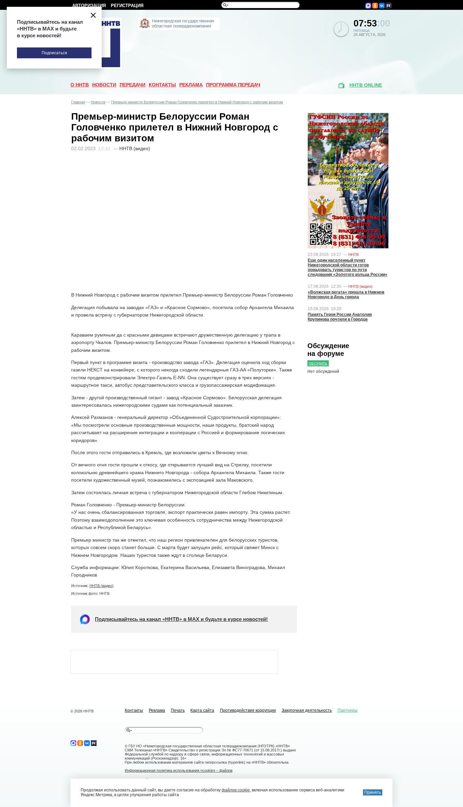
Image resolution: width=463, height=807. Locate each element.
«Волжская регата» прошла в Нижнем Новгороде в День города (346, 294)
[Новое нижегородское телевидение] (179, 28)
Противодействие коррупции (248, 710)
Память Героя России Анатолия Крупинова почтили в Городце (340, 317)
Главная (78, 102)
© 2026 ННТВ (82, 711)
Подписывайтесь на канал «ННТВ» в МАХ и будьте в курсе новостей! (181, 619)
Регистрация (127, 5)
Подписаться (54, 53)
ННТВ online (365, 85)
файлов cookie (236, 790)
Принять (372, 792)
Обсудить (318, 363)
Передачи (132, 84)
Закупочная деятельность (307, 710)
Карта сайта (202, 710)
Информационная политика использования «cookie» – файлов (179, 770)
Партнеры (348, 710)
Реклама (191, 84)
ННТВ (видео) (101, 586)
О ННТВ (80, 84)
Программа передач (233, 84)
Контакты (162, 84)
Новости (104, 84)
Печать (178, 710)
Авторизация (89, 5)
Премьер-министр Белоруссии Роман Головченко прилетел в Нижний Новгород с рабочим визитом (197, 102)
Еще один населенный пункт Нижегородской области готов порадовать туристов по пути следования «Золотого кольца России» (347, 267)
